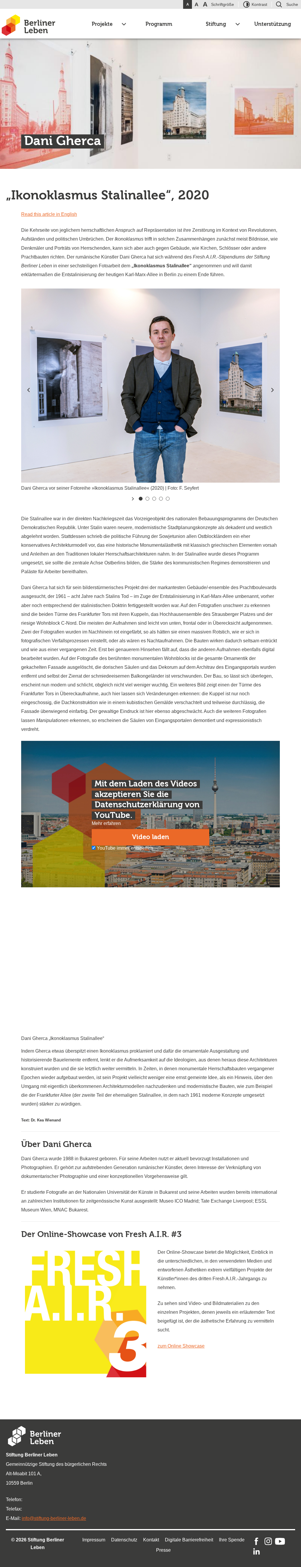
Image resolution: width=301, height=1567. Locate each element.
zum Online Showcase (181, 1345)
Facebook (256, 1541)
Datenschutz (124, 1539)
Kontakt (151, 1539)
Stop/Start (133, 499)
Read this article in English (49, 214)
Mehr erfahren (106, 823)
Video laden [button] (150, 837)
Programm (159, 24)
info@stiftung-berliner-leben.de (54, 1518)
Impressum (93, 1539)
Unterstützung (272, 24)
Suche (292, 4)
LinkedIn (256, 1551)
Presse (163, 1550)
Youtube (280, 1541)
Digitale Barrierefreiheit (189, 1539)
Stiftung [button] (216, 24)
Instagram (268, 1541)
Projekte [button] (102, 24)
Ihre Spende (232, 1539)
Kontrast (259, 4)
